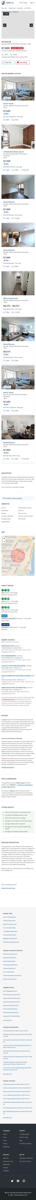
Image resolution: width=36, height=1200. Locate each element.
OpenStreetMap (30, 575)
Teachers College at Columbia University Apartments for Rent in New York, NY (15, 1063)
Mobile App (6, 1164)
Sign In (32, 3)
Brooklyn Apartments (9, 958)
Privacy (5, 1143)
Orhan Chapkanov (10, 117)
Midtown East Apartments (11, 1005)
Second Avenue (9, 202)
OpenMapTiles (21, 575)
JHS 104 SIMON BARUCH (9, 656)
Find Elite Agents (24, 1134)
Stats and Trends (8, 1161)
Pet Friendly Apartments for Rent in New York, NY (17, 1108)
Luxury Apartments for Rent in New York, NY (16, 1095)
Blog (21, 1140)
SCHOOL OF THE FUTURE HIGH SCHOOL (14, 666)
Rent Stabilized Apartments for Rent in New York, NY (17, 1112)
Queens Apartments (9, 961)
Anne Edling (11, 57)
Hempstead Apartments (10, 965)
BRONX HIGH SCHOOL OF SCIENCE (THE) (14, 687)
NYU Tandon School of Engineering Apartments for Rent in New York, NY (17, 1069)
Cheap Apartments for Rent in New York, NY (16, 1084)
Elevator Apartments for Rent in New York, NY (16, 1091)
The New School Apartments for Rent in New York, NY (16, 1052)
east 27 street (8, 104)
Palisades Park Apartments (11, 942)
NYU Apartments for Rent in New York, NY (15, 1031)
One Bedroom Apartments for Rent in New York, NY (17, 1103)
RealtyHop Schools (8, 699)
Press (4, 1137)
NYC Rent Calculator (26, 1143)
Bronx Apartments (8, 972)
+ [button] (4, 538)
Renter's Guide (24, 1137)
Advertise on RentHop (26, 1158)
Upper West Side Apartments (11, 998)
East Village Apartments (10, 991)
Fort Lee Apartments (9, 928)
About (5, 1134)
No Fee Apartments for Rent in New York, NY (16, 1099)
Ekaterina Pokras (10, 167)
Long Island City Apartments (11, 1016)
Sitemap (5, 1167)
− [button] (4, 541)
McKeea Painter (9, 309)
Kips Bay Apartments (8, 767)
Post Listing (23, 3)
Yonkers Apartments (9, 920)
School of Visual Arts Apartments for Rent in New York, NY (17, 1057)
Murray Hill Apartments (10, 1009)
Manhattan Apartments (10, 954)
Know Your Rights (16, 498)
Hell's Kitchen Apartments (11, 1012)
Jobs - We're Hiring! (25, 1161)
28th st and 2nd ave (10, 298)
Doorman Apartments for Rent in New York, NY (17, 1088)
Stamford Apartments (9, 935)
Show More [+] (7, 1020)
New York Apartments (9, 917)
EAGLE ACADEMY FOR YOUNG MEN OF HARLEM (16, 676)
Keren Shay (8, 456)
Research (5, 1158)
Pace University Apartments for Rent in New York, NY (17, 1041)
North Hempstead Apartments (12, 975)
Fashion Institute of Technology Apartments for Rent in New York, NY (17, 1046)
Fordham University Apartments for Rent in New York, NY (17, 1035)
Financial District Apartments (11, 995)
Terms (5, 1140)
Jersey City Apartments (10, 924)
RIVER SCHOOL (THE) (8, 646)
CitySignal (6, 1171)
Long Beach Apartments (10, 931)
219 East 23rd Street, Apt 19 (13, 152)
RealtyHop (6, 1147)
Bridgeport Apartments (10, 938)
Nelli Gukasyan (9, 215)
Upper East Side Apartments (11, 1002)
